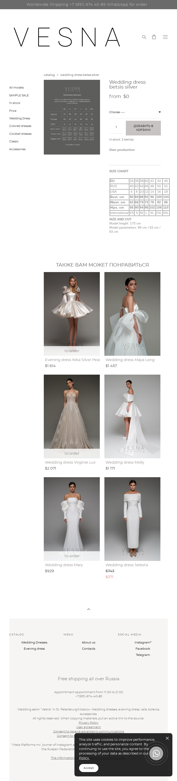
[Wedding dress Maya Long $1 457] (132, 314)
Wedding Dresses (34, 642)
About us (88, 642)
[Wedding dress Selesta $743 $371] (132, 519)
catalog (49, 75)
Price (12, 110)
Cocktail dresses (20, 133)
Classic (14, 141)
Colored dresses (20, 126)
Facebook (143, 648)
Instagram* (143, 642)
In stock (14, 103)
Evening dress (34, 648)
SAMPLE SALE (19, 95)
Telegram (143, 655)
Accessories (17, 149)
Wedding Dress (19, 118)
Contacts (88, 648)
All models (16, 87)
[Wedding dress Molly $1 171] (132, 416)
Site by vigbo (18, 770)
